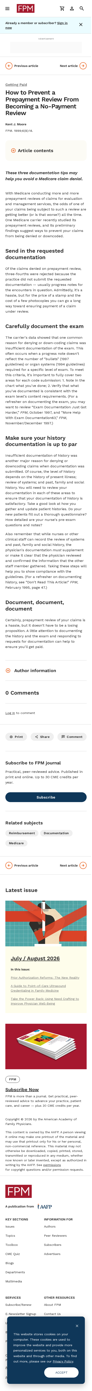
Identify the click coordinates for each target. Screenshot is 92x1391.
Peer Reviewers (55, 1235)
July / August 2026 (35, 958)
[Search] (82, 8)
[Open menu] (7, 8)
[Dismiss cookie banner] (77, 1325)
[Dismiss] (82, 25)
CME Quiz (12, 1254)
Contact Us (52, 1314)
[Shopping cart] (62, 8)
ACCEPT (61, 1372)
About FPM (52, 1304)
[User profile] (72, 8)
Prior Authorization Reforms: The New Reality (45, 977)
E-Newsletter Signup (20, 1314)
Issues (10, 1226)
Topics (10, 1235)
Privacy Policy (63, 1361)
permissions (52, 1165)
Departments (15, 1272)
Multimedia (13, 1281)
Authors (50, 1226)
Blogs (9, 1263)
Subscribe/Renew (18, 1304)
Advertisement (46, 38)
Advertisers (52, 1254)
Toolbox (11, 1245)
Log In (10, 713)
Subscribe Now (22, 1089)
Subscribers (52, 1245)
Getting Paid (16, 85)
